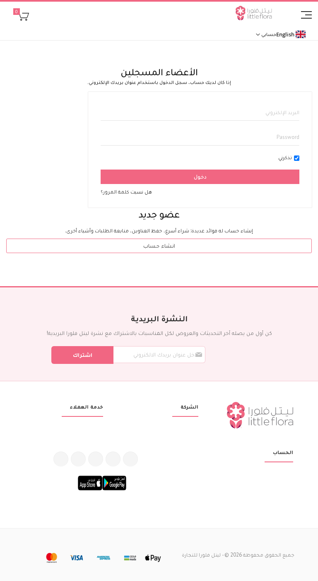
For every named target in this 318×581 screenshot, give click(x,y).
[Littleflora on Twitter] (113, 459)
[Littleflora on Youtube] (78, 459)
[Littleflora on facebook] (130, 459)
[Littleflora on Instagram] (95, 459)
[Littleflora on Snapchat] (60, 459)
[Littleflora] (254, 14)
